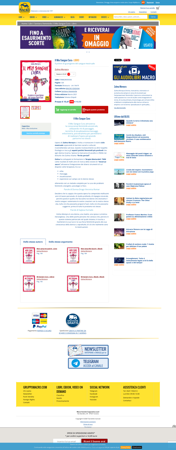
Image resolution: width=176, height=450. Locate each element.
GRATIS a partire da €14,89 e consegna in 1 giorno (72, 332)
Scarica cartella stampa (36, 133)
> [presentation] (89, 52)
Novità (59, 398)
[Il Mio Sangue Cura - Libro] (35, 81)
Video (44, 17)
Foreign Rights (29, 399)
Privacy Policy (125, 447)
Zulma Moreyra (62, 69)
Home (24, 23)
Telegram (93, 391)
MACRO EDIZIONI (73, 88)
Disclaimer (88, 427)
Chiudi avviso (137, 447)
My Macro (93, 17)
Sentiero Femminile (43, 23)
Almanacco (58, 17)
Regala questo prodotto (95, 110)
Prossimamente (63, 401)
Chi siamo (131, 12)
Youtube (93, 399)
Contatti (153, 12)
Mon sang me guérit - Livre (47, 249)
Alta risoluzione (31, 128)
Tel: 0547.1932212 (130, 391)
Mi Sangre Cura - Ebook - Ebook (92, 277)
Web (23, 128)
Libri (21, 17)
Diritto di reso (88, 424)
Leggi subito (131, 125)
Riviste (104, 17)
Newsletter (143, 12)
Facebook (93, 394)
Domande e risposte (131, 398)
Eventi (81, 17)
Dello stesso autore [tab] (33, 241)
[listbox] (65, 74)
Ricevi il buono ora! (94, 441)
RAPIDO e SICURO (44, 331)
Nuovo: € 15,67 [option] (63, 74)
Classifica (60, 395)
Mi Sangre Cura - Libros (45, 277)
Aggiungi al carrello (68, 110)
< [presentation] (86, 52)
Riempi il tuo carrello (147, 8)
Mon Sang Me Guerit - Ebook (91, 249)
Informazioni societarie (88, 422)
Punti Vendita (28, 397)
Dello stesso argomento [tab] (61, 241)
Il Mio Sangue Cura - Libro (65, 23)
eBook (32, 17)
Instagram (94, 397)
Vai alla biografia (120, 108)
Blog (72, 17)
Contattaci (127, 400)
